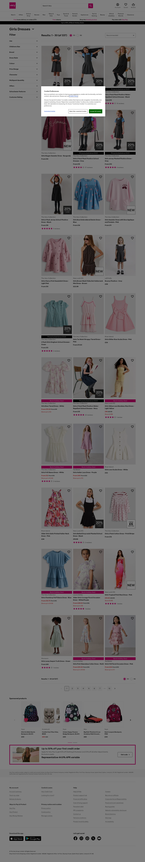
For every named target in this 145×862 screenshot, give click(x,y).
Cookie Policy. (73, 96)
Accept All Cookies (95, 111)
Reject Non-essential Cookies (78, 111)
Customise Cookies (49, 111)
